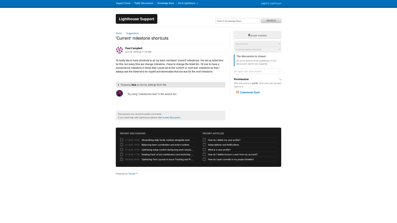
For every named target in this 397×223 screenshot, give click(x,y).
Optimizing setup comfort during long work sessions (167, 149)
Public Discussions (143, 3)
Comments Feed (249, 92)
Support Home (123, 3)
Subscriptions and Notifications (223, 144)
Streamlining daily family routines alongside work (166, 139)
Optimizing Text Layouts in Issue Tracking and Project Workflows (167, 159)
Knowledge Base (165, 3)
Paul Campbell (133, 48)
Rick (134, 84)
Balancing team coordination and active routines (165, 144)
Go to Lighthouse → (188, 3)
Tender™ (133, 173)
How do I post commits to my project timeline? (231, 159)
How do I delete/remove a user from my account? (233, 154)
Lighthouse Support (136, 18)
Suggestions (132, 33)
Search (271, 20)
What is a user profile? (219, 149)
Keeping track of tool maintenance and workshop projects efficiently (167, 154)
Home (119, 33)
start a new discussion (169, 117)
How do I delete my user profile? (224, 139)
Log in (264, 3)
